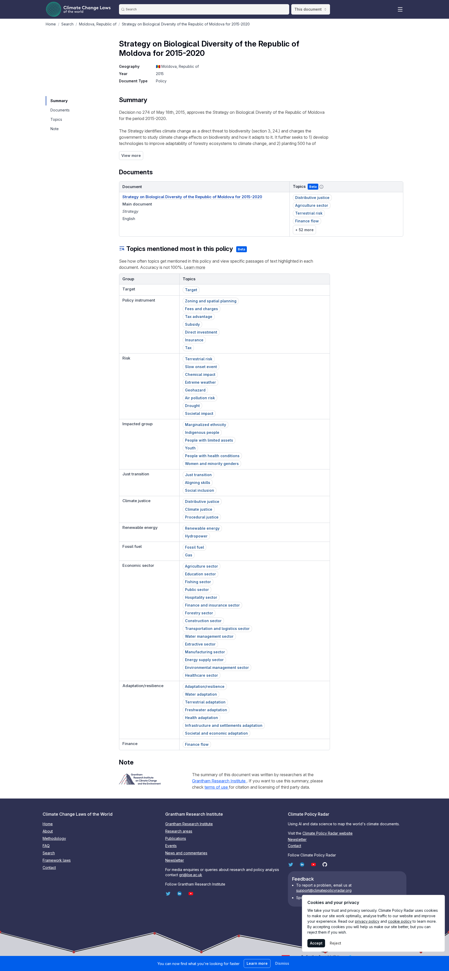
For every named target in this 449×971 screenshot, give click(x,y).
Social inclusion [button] (199, 490)
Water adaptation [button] (201, 694)
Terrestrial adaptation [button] (205, 702)
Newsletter (174, 860)
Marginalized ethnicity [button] (205, 424)
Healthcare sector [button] (201, 675)
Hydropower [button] (196, 536)
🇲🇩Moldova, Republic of (177, 66)
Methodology (54, 838)
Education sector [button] (200, 574)
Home (48, 824)
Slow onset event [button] (201, 366)
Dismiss (282, 963)
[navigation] (60, 100)
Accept (316, 943)
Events (171, 845)
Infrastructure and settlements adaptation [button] (223, 725)
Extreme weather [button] (200, 382)
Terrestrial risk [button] (308, 213)
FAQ (46, 845)
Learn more (194, 267)
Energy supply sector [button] (204, 659)
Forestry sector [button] (199, 613)
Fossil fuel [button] (194, 547)
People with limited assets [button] (209, 440)
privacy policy (367, 921)
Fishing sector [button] (198, 582)
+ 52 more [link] (304, 230)
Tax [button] (188, 347)
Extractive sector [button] (200, 644)
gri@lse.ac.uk (190, 875)
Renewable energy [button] (202, 528)
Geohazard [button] (195, 390)
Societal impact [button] (199, 413)
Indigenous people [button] (202, 432)
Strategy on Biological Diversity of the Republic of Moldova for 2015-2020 (192, 196)
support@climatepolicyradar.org (324, 890)
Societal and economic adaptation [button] (216, 733)
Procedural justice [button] (202, 517)
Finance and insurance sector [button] (212, 605)
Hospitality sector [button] (201, 597)
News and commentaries (186, 853)
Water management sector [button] (209, 636)
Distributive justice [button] (312, 197)
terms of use (216, 787)
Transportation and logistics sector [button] (217, 628)
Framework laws (57, 860)
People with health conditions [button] (212, 456)
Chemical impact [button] (200, 374)
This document (308, 9)
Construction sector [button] (203, 620)
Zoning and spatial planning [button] (210, 301)
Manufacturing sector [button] (205, 652)
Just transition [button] (198, 475)
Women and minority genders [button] (212, 463)
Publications (175, 838)
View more (131, 155)
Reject (335, 943)
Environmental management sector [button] (217, 667)
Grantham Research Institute (219, 780)
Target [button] (191, 290)
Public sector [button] (197, 589)
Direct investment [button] (201, 332)
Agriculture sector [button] (311, 205)
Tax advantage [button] (198, 316)
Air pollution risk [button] (200, 398)
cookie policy (400, 921)
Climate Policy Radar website (327, 833)
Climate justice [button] (198, 509)
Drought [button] (192, 405)
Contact (49, 867)
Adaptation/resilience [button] (204, 686)
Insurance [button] (194, 340)
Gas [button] (188, 555)
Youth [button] (190, 448)
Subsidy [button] (192, 324)
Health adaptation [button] (201, 717)
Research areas (178, 831)
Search (49, 853)
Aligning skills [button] (197, 482)
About (48, 831)
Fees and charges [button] (201, 309)
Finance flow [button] (307, 221)
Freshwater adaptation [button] (206, 710)
